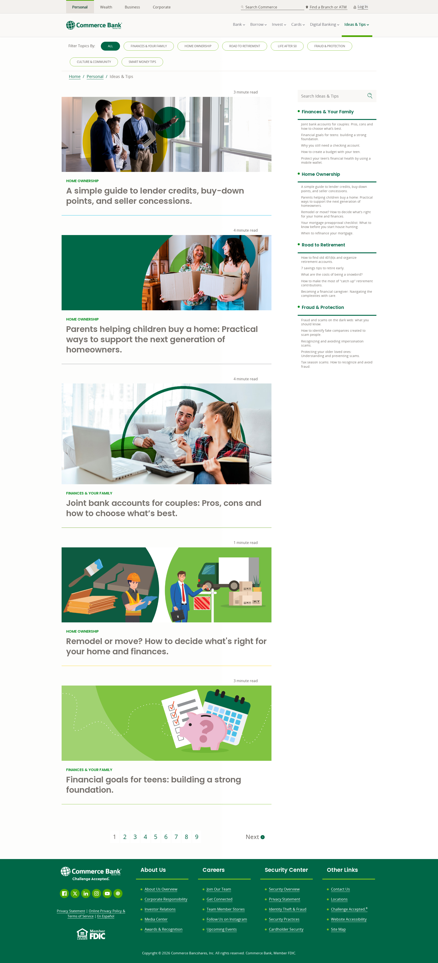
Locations (339, 899)
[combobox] (272, 7)
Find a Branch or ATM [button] (328, 7)
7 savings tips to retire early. (322, 268)
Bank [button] (237, 24)
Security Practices (284, 919)
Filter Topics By (81, 45)
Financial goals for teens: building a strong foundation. (333, 137)
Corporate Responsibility (166, 899)
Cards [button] (296, 24)
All (110, 46)
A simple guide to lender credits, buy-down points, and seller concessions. (334, 188)
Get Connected (219, 899)
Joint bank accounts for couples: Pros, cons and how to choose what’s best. (337, 126)
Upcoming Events (222, 929)
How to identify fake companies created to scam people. (333, 332)
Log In (363, 6)
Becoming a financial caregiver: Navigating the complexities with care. (336, 293)
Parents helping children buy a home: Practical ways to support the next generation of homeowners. (337, 201)
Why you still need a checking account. (330, 145)
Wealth (106, 7)
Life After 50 (287, 46)
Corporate (162, 7)
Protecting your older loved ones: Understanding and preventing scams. (330, 353)
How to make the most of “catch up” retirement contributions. (337, 283)
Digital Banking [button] (323, 24)
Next (253, 837)
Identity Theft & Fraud (287, 909)
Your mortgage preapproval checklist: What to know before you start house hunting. (336, 224)
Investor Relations (160, 909)
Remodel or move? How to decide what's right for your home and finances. (336, 214)
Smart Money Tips (142, 62)
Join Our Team (219, 889)
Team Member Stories (226, 909)
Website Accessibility (349, 919)
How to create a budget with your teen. (331, 152)
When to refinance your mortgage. (327, 233)
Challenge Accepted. (349, 909)
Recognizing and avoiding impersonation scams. (332, 343)
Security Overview (284, 889)
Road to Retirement (244, 46)
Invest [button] (277, 24)
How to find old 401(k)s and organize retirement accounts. (329, 259)
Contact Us (340, 889)
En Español (105, 916)
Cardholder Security (286, 929)
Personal (80, 7)
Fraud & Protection (329, 46)
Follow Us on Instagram (227, 919)
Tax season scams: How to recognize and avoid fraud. (337, 364)
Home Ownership (198, 46)
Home (75, 76)
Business (132, 7)
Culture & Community (94, 62)
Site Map (338, 929)
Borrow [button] (256, 24)
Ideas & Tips (121, 76)
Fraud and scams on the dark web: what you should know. (335, 322)
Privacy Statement (284, 899)
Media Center (156, 919)
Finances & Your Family (149, 46)
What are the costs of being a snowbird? (331, 274)
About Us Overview (161, 889)
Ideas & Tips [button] (355, 24)
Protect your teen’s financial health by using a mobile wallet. (336, 160)
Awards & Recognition (163, 929)
